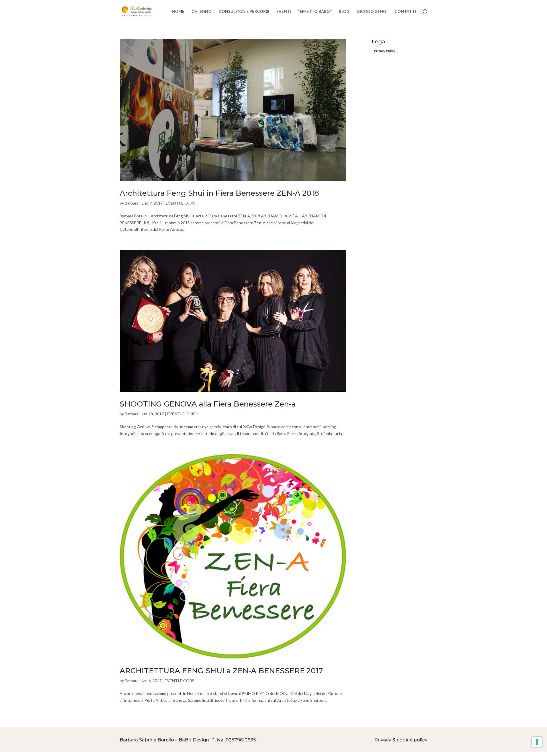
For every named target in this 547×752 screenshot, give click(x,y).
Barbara (131, 203)
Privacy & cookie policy (400, 740)
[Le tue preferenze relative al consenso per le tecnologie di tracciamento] (537, 742)
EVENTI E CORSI (181, 203)
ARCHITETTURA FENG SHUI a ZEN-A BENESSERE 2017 (221, 670)
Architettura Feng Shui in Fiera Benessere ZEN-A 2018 (219, 193)
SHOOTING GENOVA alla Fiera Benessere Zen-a (208, 404)
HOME (178, 11)
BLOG (344, 11)
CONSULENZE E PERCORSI (244, 11)
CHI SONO (201, 11)
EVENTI (283, 11)
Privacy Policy (384, 51)
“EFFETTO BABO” (315, 11)
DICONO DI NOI (372, 11)
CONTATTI (405, 11)
